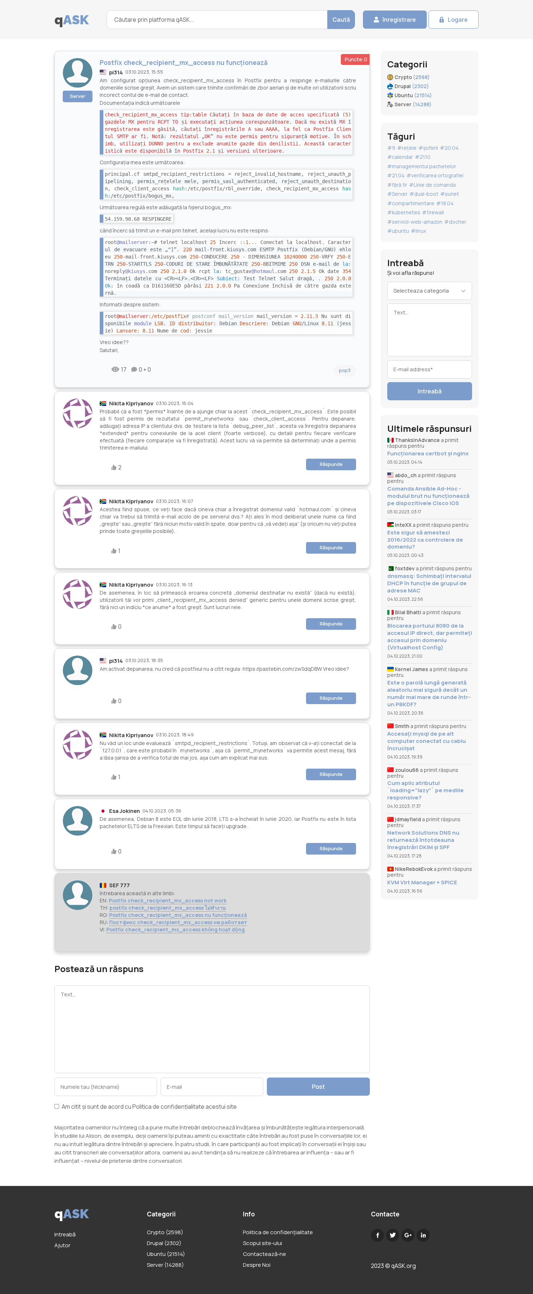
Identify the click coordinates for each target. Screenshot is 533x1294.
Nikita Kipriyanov (131, 403)
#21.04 (396, 175)
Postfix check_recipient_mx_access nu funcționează (178, 914)
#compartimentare (410, 203)
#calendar (400, 156)
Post (318, 1087)
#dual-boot (423, 193)
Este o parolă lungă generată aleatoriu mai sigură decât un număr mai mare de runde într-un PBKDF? (429, 693)
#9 (391, 147)
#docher (455, 221)
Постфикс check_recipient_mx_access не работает (178, 922)
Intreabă (430, 391)
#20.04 (449, 147)
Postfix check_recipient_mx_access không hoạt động (175, 929)
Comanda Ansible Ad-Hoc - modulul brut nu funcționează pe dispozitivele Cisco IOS (428, 496)
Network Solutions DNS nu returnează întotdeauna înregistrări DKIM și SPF (423, 840)
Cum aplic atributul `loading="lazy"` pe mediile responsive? (425, 790)
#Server (397, 193)
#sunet (449, 193)
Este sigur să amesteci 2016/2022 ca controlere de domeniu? (425, 539)
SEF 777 (119, 885)
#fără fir (397, 184)
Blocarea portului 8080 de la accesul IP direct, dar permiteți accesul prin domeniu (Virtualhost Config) (429, 636)
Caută (341, 20)
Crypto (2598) (165, 1232)
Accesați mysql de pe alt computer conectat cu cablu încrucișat (426, 741)
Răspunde (331, 464)
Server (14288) (165, 1265)
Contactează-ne (264, 1254)
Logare (458, 20)
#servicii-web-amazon (414, 221)
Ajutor (62, 1245)
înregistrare (399, 20)
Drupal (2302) (164, 1243)
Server (77, 96)
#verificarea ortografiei (434, 175)
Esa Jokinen (124, 811)
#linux (418, 230)
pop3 (345, 370)
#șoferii (428, 147)
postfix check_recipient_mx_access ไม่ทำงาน (168, 907)
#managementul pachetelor (421, 166)
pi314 (116, 72)
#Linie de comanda (432, 184)
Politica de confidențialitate (168, 1107)
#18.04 (445, 203)
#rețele (407, 147)
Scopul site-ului (262, 1243)
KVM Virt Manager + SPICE (422, 882)
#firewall (433, 212)
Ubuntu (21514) (166, 1254)
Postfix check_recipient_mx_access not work (168, 900)
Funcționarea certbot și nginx (427, 453)
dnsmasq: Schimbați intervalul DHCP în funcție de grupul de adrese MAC (429, 583)
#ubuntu (398, 230)
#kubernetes (403, 212)
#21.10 (422, 156)
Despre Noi (256, 1265)
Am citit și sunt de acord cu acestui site (149, 1107)
